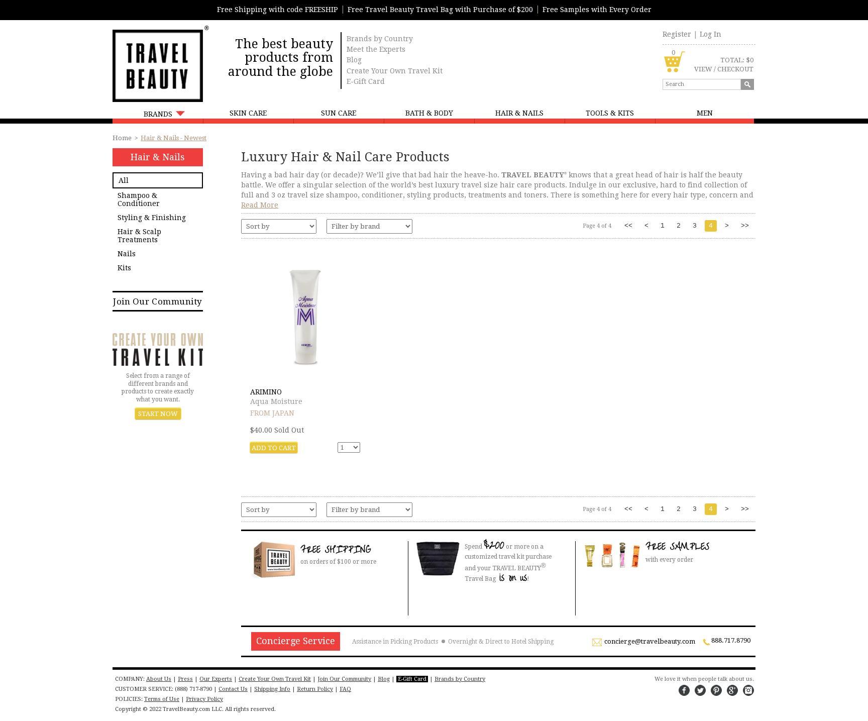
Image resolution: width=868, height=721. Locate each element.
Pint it (716, 690)
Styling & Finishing (152, 218)
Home (122, 138)
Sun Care (338, 113)
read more (259, 205)
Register (677, 34)
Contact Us (233, 689)
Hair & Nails (519, 113)
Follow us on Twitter (700, 690)
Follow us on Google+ (732, 690)
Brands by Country (380, 39)
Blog (354, 60)
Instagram (748, 690)
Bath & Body (429, 113)
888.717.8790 (730, 640)
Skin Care (248, 113)
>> (745, 226)
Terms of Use (161, 699)
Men (705, 113)
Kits (124, 268)
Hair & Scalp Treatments (139, 236)
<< (628, 226)
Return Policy (315, 689)
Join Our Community (157, 301)
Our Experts (215, 679)
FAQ (345, 689)
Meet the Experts (376, 49)
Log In (710, 34)
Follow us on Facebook (684, 690)
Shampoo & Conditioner (139, 199)
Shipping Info (272, 689)
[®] (158, 65)
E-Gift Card (366, 81)
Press (185, 679)
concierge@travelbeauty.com (649, 641)
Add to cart (274, 448)
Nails (127, 254)
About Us (158, 679)
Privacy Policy (204, 699)
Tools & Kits (610, 113)
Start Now (158, 414)
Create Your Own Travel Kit (395, 71)
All (124, 180)
